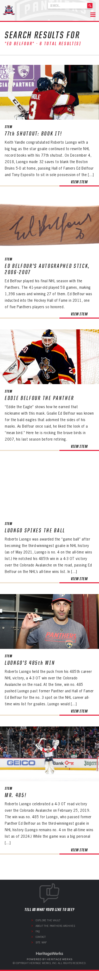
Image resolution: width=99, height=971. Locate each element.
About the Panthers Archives (55, 926)
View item (79, 181)
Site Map (41, 942)
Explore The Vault (48, 920)
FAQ (38, 931)
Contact (41, 937)
